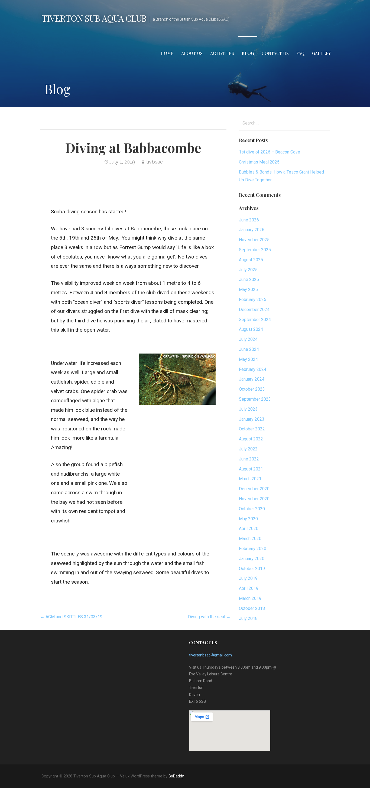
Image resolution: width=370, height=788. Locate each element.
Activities (222, 53)
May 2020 (248, 518)
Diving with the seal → (209, 616)
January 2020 (251, 558)
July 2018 (248, 618)
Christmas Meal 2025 (259, 162)
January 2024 (251, 379)
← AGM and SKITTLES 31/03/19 (71, 616)
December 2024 (254, 309)
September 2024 (255, 319)
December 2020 (254, 488)
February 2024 (252, 369)
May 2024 (248, 359)
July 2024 (248, 339)
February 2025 (252, 299)
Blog (248, 53)
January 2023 (251, 419)
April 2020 (248, 528)
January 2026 (251, 229)
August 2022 (251, 439)
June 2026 (249, 220)
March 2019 (250, 598)
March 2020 (250, 538)
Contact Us (275, 53)
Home (167, 53)
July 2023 (248, 409)
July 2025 (248, 269)
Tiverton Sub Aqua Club (94, 18)
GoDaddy (176, 776)
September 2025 (255, 249)
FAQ (300, 53)
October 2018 (252, 608)
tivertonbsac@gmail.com (210, 655)
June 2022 (249, 459)
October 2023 (252, 389)
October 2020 (252, 508)
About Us (192, 53)
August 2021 (251, 469)
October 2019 (252, 568)
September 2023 (255, 399)
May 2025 (248, 289)
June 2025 (249, 279)
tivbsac (154, 162)
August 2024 (251, 329)
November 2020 (254, 498)
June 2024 (249, 349)
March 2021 (250, 478)
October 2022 (252, 428)
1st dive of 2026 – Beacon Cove (269, 152)
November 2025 (254, 239)
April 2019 (248, 588)
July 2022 (248, 449)
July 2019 (248, 578)
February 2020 (252, 548)
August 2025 (251, 259)
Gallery (321, 53)
